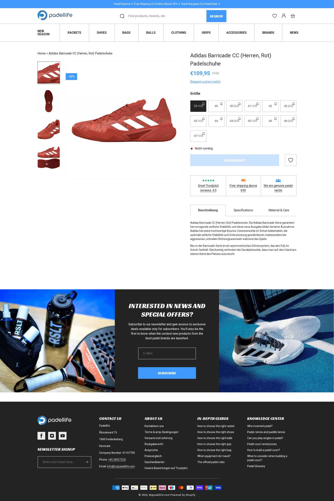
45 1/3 (254, 123)
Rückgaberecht (154, 444)
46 (273, 123)
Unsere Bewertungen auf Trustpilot (166, 468)
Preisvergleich (153, 456)
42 (273, 108)
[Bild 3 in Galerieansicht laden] (48, 129)
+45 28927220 (117, 459)
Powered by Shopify (182, 494)
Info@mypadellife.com (121, 466)
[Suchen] (122, 16)
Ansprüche (151, 450)
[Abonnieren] (87, 462)
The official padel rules (211, 462)
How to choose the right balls (214, 438)
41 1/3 (254, 108)
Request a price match (205, 81)
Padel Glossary (256, 466)
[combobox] (167, 16)
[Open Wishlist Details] (275, 16)
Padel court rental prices (262, 444)
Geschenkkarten (154, 462)
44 (219, 123)
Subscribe (167, 373)
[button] (293, 16)
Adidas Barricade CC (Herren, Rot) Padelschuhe (80, 53)
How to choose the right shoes (215, 432)
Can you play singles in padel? (265, 438)
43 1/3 (200, 123)
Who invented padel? (260, 426)
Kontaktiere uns (154, 426)
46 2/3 (290, 123)
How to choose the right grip (214, 444)
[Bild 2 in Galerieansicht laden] (48, 101)
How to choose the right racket (215, 426)
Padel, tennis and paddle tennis (266, 432)
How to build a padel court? (263, 450)
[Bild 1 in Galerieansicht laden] (48, 73)
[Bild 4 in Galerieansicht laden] (48, 157)
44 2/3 (236, 123)
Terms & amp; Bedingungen (161, 432)
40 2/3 (236, 108)
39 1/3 (200, 108)
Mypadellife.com (159, 494)
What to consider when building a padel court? (267, 458)
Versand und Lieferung (158, 438)
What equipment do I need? (214, 456)
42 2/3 (290, 108)
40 (219, 108)
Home (41, 53)
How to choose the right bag (214, 450)
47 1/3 (200, 138)
